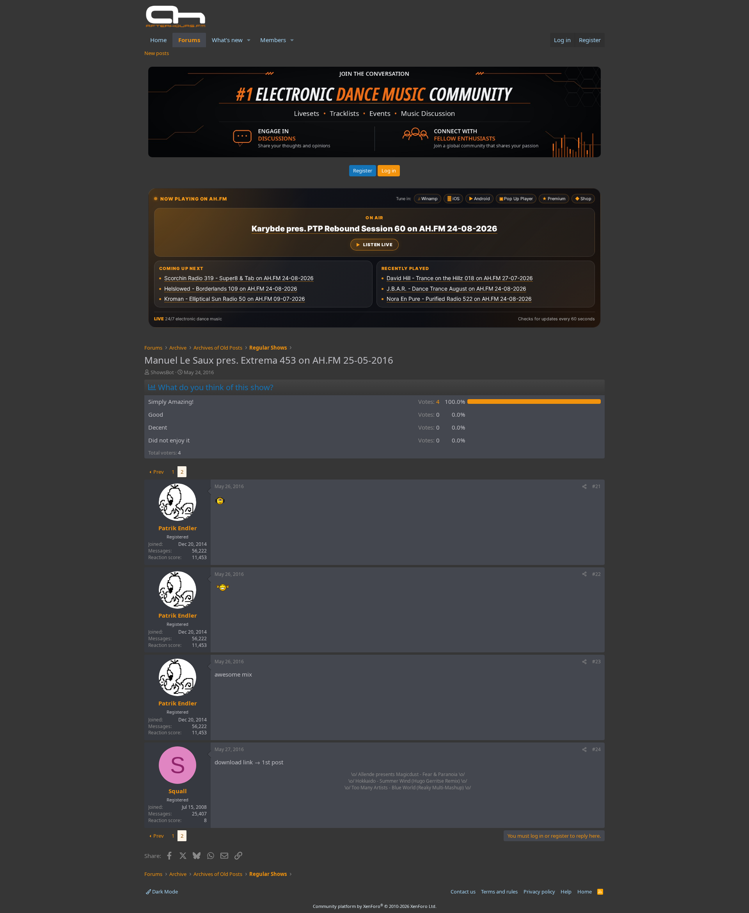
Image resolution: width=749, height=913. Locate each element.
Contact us (463, 891)
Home (158, 40)
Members (273, 40)
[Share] (584, 486)
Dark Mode (164, 891)
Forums (189, 40)
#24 (596, 749)
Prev (158, 471)
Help (566, 891)
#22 (596, 574)
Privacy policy (539, 891)
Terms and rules (499, 891)
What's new (227, 40)
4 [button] (429, 401)
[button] (248, 40)
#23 (596, 661)
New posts (156, 53)
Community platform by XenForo (375, 906)
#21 (596, 486)
